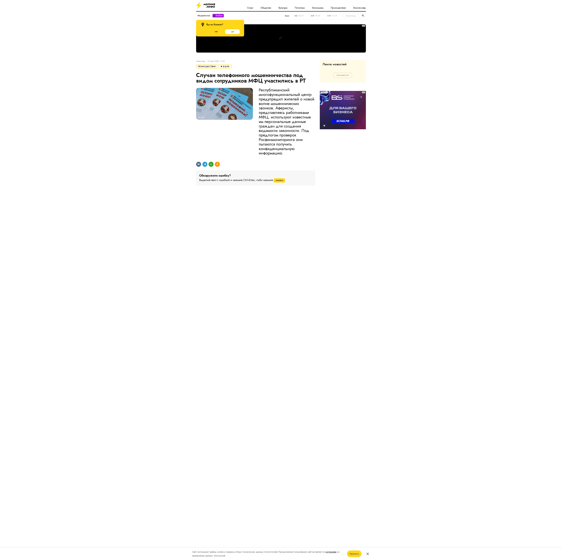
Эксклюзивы (359, 8)
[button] (224, 121)
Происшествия (338, 8)
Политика (300, 8)
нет (216, 31)
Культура (283, 8)
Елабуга (219, 15)
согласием (330, 552)
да (232, 31)
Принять (354, 554)
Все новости (343, 75)
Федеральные (203, 15)
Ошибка (279, 180)
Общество (266, 8)
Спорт (250, 8)
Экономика (317, 8)
